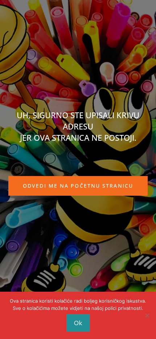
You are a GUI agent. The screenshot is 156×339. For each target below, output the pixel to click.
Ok (78, 323)
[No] (147, 315)
